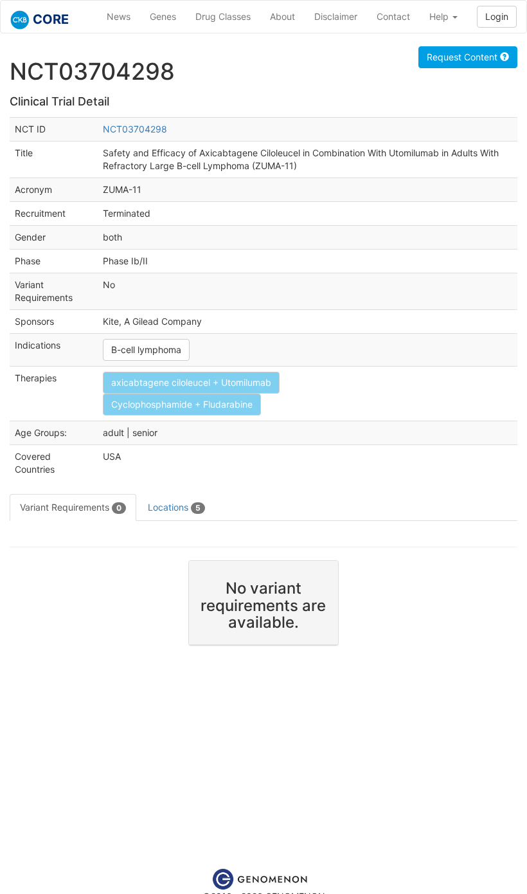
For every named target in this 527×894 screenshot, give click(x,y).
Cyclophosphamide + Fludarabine (182, 404)
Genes (163, 16)
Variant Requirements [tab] (70, 507)
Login (496, 16)
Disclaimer (335, 16)
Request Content (463, 56)
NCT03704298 (135, 128)
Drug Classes (223, 16)
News (118, 16)
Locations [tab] (174, 507)
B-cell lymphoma (146, 349)
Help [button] (440, 16)
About (282, 16)
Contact (393, 16)
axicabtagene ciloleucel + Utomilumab (191, 382)
